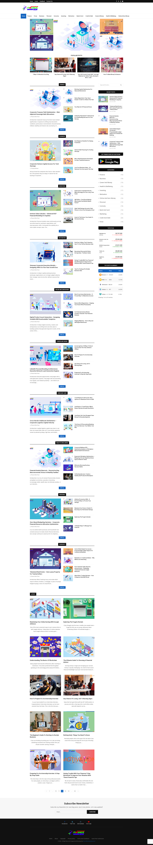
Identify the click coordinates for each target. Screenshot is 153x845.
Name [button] (100, 271)
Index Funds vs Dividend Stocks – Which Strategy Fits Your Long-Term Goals (84, 192)
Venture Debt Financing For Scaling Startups (84, 150)
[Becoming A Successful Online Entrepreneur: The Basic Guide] (68, 254)
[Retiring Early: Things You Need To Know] (78, 721)
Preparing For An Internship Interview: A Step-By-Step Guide (83, 373)
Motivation (71, 16)
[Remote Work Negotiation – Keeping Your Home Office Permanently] (68, 305)
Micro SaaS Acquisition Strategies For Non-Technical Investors (84, 159)
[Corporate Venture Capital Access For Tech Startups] (45, 150)
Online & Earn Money (123, 16)
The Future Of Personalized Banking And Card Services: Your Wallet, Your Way (84, 426)
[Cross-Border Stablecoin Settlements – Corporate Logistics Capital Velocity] (111, 43)
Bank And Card (111, 210)
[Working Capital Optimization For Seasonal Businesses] (68, 92)
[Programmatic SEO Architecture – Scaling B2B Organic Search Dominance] (41, 27)
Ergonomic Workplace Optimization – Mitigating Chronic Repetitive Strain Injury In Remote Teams (84, 458)
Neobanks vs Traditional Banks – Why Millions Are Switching (84, 558)
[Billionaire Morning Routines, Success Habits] (68, 467)
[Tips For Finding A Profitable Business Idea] (68, 271)
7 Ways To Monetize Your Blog (41, 74)
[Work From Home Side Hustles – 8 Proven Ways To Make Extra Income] (68, 297)
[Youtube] (122, 1)
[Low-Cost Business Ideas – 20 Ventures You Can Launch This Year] (68, 170)
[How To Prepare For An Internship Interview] (68, 357)
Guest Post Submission (98, 838)
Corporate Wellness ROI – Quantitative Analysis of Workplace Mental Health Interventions (110, 31)
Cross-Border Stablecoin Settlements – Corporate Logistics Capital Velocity (110, 47)
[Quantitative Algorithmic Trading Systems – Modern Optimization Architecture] (41, 43)
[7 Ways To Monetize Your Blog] (41, 65)
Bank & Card (80, 16)
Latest (36, 1)
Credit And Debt (111, 218)
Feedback (42, 1)
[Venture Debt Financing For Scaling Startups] (68, 152)
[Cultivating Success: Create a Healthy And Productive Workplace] (68, 476)
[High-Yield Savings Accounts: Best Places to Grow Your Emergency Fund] (68, 211)
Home (31, 1)
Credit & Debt (89, 16)
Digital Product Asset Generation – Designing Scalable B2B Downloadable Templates (45, 318)
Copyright (62, 838)
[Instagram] (120, 1)
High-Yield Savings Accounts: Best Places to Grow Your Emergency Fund (84, 209)
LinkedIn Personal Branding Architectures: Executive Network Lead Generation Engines (44, 370)
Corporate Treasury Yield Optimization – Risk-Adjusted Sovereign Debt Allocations (45, 113)
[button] (32, 34)
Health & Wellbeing (111, 16)
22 (75, 791)
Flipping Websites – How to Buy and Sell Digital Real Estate (84, 321)
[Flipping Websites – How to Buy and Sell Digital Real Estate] (68, 323)
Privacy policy (71, 838)
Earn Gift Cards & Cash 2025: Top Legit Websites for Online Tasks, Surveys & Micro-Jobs (88, 76)
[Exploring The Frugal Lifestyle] (68, 519)
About (56, 838)
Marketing (111, 214)
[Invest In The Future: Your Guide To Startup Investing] (68, 220)
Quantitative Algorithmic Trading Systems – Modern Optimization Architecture (40, 47)
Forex (35, 16)
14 (68, 791)
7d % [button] (119, 271)
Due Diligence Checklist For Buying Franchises (84, 141)
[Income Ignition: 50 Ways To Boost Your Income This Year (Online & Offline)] (68, 348)
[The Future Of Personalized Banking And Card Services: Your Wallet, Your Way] (68, 427)
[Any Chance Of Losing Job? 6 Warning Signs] (65, 65)
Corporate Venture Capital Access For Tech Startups (44, 165)
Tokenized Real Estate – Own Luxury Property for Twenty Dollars (45, 573)
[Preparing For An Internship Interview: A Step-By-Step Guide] (68, 375)
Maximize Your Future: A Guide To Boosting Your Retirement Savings (84, 508)
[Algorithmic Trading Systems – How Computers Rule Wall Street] (68, 578)
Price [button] (110, 271)
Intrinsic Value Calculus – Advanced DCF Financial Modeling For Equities (43, 214)
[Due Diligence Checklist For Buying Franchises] (68, 143)
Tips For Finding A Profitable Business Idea (82, 269)
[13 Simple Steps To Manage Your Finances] (68, 528)
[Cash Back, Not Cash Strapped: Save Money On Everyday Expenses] (68, 418)
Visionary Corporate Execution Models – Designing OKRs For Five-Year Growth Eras (44, 266)
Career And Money (111, 182)
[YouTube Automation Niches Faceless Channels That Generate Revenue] (68, 314)
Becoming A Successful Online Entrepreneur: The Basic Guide (83, 252)
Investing (63, 16)
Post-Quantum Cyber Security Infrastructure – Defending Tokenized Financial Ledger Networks (82, 569)
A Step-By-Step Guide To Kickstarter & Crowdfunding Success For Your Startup (84, 117)
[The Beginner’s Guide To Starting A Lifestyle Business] (45, 721)
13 (65, 791)
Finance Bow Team (35, 116)
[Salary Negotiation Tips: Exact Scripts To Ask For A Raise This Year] (68, 100)
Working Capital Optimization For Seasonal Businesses (83, 90)
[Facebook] (116, 1)
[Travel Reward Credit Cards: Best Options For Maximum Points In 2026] (68, 400)
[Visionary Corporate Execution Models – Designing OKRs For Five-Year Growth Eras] (77, 35)
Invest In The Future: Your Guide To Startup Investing (84, 218)
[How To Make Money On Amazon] (112, 65)
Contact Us (49, 1)
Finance (29, 16)
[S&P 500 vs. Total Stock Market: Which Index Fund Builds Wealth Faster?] (68, 202)
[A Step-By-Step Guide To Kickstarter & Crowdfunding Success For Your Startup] (68, 118)
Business (41, 16)
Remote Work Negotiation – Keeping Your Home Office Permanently (84, 303)
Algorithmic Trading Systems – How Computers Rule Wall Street (84, 576)
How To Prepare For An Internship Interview (83, 355)
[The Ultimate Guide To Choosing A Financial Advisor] (78, 646)
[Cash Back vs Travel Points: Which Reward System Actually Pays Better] (68, 409)
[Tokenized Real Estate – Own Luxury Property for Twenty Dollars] (45, 558)
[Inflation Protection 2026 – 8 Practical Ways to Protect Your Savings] (68, 502)
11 (59, 791)
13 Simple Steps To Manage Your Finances (83, 526)
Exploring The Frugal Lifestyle (82, 517)
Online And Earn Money (111, 198)
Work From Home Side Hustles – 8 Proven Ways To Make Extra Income (84, 295)
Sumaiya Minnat (34, 168)
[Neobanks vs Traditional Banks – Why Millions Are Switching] (68, 560)
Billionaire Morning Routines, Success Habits (82, 466)
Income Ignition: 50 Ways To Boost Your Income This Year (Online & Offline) (84, 347)
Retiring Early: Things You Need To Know (76, 735)
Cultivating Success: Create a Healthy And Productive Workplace (84, 474)
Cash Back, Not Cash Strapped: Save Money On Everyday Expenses (84, 416)
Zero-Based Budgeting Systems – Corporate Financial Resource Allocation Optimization (44, 523)
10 (55, 791)
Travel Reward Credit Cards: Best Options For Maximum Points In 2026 (84, 398)
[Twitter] (118, 1)
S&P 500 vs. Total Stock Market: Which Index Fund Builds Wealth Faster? (83, 201)
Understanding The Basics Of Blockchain (43, 660)
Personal (49, 16)
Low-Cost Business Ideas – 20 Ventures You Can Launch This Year (84, 168)
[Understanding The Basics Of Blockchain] (45, 646)
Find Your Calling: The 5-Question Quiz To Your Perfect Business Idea (84, 243)
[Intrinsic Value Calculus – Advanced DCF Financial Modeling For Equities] (45, 200)
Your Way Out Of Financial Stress (83, 107)
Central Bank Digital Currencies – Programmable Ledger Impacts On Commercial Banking (84, 550)
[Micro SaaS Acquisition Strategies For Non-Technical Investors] (68, 161)
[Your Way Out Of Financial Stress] (68, 109)
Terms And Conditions (83, 838)
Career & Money (99, 16)
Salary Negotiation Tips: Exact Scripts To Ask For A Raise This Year (84, 98)
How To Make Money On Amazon (112, 74)
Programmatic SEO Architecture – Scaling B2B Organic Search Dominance (40, 31)
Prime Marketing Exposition (89, 841)
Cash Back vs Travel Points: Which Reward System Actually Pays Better (84, 407)
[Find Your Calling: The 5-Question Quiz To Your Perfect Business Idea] (68, 245)
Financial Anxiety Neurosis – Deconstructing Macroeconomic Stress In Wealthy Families (44, 471)
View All (62, 129)
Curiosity (56, 16)
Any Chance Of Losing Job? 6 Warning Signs (82, 364)
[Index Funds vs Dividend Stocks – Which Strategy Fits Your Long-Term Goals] (68, 193)
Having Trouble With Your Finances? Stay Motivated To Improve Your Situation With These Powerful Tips (84, 262)
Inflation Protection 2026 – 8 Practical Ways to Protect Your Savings (83, 501)
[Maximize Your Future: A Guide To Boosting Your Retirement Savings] (68, 510)
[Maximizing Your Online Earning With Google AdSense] (45, 608)
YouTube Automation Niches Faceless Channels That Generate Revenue (83, 313)
